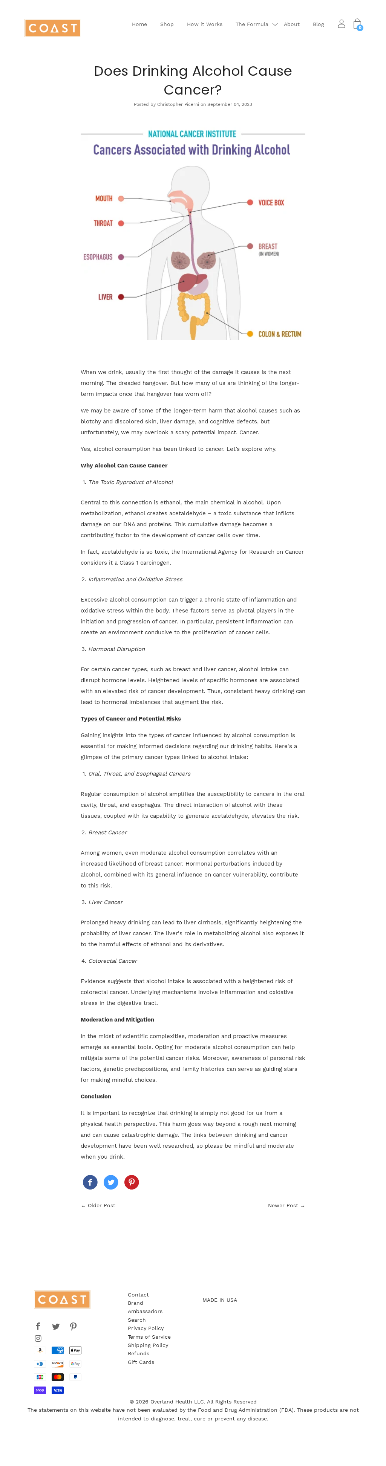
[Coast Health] (90, 1184)
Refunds (138, 1353)
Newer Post (283, 1205)
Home (139, 24)
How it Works (204, 24)
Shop (167, 24)
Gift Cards (141, 1362)
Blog (318, 24)
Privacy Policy (146, 1328)
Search (137, 1320)
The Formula (252, 24)
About (292, 24)
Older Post (101, 1205)
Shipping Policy (148, 1345)
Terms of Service (149, 1337)
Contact (138, 1295)
